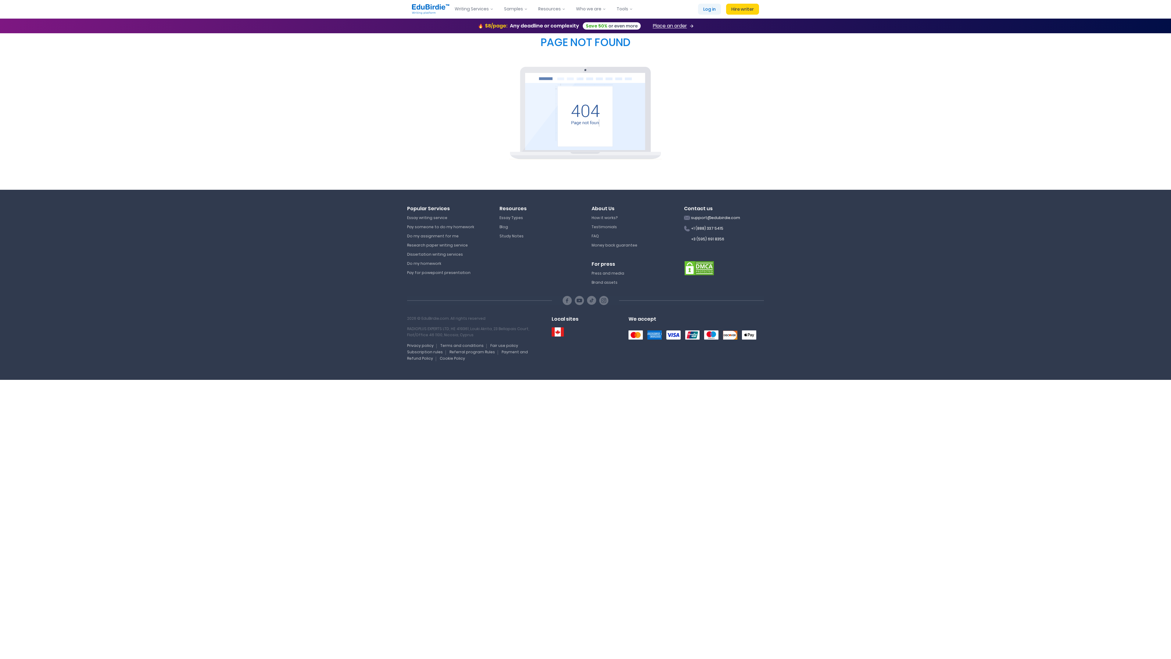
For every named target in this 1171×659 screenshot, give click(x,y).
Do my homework (424, 263)
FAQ (595, 236)
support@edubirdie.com (715, 217)
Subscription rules (425, 352)
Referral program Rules (472, 352)
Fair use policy (504, 345)
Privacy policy (420, 345)
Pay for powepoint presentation (439, 272)
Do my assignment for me (433, 236)
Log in (709, 9)
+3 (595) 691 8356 (707, 239)
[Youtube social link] (579, 300)
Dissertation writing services (435, 254)
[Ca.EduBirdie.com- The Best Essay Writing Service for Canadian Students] (558, 332)
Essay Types (511, 217)
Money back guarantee (614, 245)
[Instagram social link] (603, 300)
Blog (504, 226)
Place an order (670, 25)
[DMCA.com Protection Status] (699, 268)
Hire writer (742, 9)
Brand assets (605, 282)
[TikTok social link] (591, 300)
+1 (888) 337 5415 (707, 228)
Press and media (608, 273)
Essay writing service (427, 217)
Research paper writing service (437, 245)
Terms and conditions (462, 345)
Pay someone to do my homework (440, 226)
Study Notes (512, 236)
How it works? (605, 217)
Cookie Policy (452, 358)
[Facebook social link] (567, 300)
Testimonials (604, 226)
